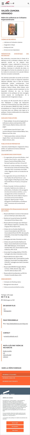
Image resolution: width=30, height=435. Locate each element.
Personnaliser (15, 426)
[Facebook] (4, 297)
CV (4, 309)
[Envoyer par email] (2, 297)
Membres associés (9, 378)
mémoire (5, 357)
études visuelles (7, 351)
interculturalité (7, 355)
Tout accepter (15, 422)
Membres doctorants (10, 381)
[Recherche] (29, 2)
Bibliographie (7, 311)
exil (4, 353)
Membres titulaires (9, 374)
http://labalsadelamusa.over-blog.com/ (17, 324)
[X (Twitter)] (6, 297)
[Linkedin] (8, 297)
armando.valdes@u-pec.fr (11, 336)
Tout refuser (15, 430)
